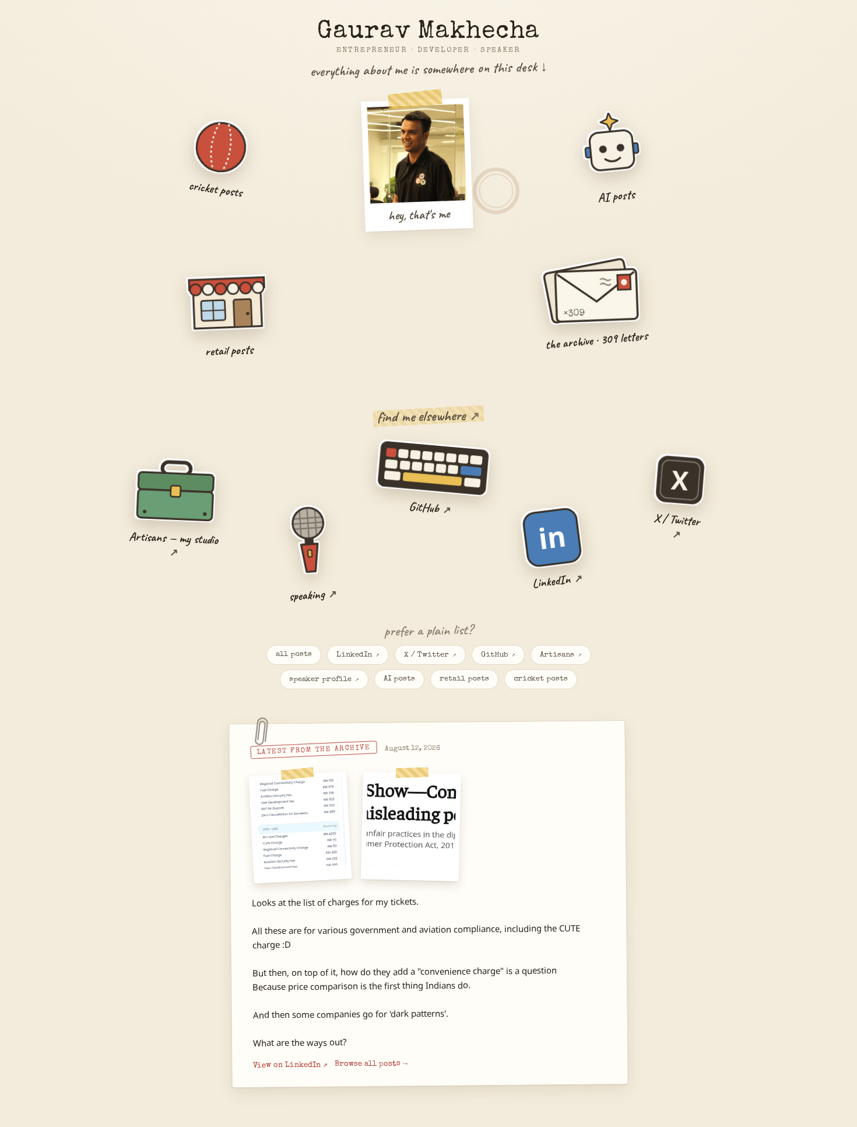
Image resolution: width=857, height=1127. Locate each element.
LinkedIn (358, 655)
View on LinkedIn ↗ (290, 1066)
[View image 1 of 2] (300, 828)
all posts (294, 654)
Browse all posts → (371, 1064)
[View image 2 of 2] (411, 826)
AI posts (399, 679)
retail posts (464, 679)
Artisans (561, 655)
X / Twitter (430, 655)
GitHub (498, 655)
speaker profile (324, 679)
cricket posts (541, 679)
